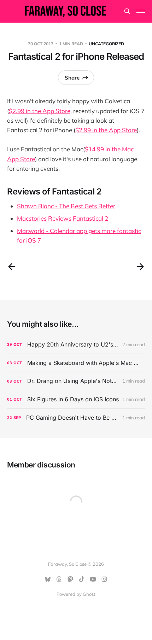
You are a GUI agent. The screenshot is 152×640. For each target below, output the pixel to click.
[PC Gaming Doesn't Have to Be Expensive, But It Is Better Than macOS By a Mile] (76, 418)
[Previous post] (11, 266)
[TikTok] (81, 579)
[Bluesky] (48, 579)
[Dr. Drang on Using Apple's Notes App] (76, 381)
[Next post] (140, 266)
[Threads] (59, 579)
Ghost (89, 594)
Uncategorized (106, 43)
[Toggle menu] (140, 11)
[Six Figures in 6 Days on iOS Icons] (76, 399)
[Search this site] (127, 11)
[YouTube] (93, 579)
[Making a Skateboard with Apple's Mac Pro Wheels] (76, 363)
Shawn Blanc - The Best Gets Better (66, 206)
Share (72, 77)
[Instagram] (104, 579)
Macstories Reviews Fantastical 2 (62, 218)
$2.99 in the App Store (39, 111)
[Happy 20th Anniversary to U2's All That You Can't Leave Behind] (76, 345)
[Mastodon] (70, 579)
